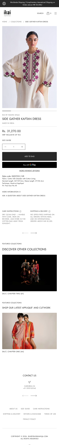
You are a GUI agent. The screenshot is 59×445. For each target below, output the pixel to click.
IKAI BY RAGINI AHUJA (11, 115)
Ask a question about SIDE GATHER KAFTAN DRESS (23, 196)
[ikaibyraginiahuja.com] (7, 13)
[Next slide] (34, 233)
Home (4, 21)
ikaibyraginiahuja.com (38, 436)
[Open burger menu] (55, 13)
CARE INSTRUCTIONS (10, 211)
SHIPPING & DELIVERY (39, 211)
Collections (16, 21)
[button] (40, 13)
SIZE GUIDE (6, 140)
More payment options (29, 171)
